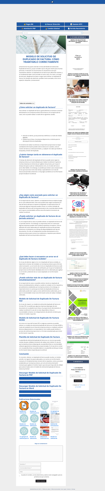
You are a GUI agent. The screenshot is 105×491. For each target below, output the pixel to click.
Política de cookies (46, 489)
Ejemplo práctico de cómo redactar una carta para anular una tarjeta (78, 274)
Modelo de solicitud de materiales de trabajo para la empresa (78, 41)
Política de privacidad (55, 489)
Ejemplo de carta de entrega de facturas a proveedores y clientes (78, 356)
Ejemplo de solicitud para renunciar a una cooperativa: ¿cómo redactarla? (78, 254)
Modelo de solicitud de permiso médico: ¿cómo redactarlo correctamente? (78, 280)
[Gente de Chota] (52, 2)
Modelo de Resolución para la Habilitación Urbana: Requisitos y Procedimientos (78, 319)
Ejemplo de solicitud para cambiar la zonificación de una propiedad (78, 285)
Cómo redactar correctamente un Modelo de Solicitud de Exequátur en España (78, 101)
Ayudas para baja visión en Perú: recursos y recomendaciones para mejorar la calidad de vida (78, 215)
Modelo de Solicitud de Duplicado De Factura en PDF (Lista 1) (34, 378)
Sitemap (73, 489)
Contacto (69, 489)
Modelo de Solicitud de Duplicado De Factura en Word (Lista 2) (35, 395)
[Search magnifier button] (81, 33)
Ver (33, 103)
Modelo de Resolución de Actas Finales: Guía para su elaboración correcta (78, 75)
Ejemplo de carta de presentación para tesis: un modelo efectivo (78, 337)
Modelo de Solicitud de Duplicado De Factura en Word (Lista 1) (35, 391)
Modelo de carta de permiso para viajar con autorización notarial (78, 133)
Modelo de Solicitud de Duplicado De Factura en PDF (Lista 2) (34, 382)
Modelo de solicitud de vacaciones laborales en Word (78, 170)
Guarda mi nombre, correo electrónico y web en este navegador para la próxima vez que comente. (41, 476)
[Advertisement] (52, 12)
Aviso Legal (63, 489)
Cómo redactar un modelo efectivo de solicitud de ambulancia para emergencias (78, 194)
